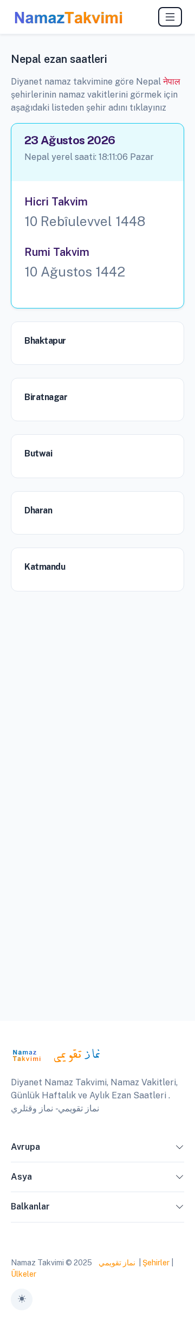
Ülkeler (23, 1274)
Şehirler (156, 1262)
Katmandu (44, 567)
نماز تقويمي (116, 1262)
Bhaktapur (45, 341)
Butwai (38, 453)
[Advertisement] (97, 693)
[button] (180, 1149)
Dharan (38, 510)
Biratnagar (45, 397)
